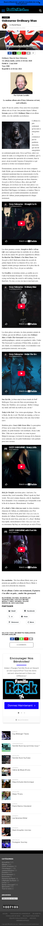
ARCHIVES (33, 918)
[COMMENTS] (33, 53)
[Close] (39, 3)
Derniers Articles (22, 920)
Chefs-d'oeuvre (8, 866)
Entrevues (5, 876)
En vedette (19, 633)
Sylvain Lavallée (9, 634)
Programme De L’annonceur (20, 913)
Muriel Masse (16, 25)
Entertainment (7, 874)
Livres (4, 882)
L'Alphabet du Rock (9, 880)
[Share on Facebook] (9, 53)
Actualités (6, 862)
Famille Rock (29, 633)
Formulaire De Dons (13, 916)
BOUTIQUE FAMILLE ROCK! (31, 916)
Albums (4, 864)
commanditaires (8, 870)
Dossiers (5, 872)
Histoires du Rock (8, 878)
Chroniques (6, 868)
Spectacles (6, 887)
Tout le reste (6, 889)
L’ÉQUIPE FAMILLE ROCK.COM (18, 918)
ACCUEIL (5, 913)
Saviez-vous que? (8, 885)
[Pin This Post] (24, 53)
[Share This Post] (14, 53)
